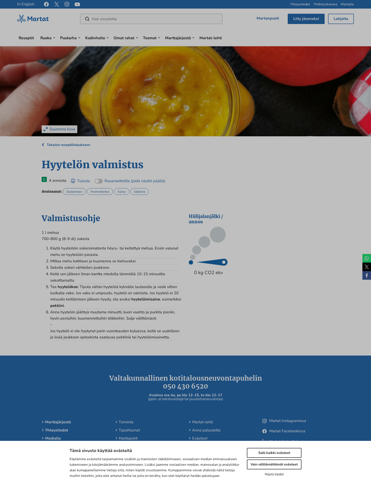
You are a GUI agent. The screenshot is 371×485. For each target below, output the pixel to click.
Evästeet (199, 438)
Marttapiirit (128, 438)
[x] (56, 4)
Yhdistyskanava (325, 4)
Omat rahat (124, 38)
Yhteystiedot (300, 4)
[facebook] (46, 4)
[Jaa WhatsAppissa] (366, 258)
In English (25, 4)
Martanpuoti (268, 18)
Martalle (347, 4)
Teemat (150, 38)
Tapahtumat (129, 430)
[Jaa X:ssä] (366, 267)
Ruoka (46, 38)
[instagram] (67, 4)
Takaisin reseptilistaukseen (68, 145)
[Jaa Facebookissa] (366, 275)
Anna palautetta (206, 430)
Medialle (53, 438)
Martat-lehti (210, 38)
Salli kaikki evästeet (274, 452)
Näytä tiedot (274, 474)
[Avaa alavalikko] (54, 37)
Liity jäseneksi (306, 18)
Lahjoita (341, 18)
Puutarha (68, 38)
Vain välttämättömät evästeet (274, 464)
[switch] (130, 179)
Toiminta (126, 422)
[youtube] (77, 4)
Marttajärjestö (178, 38)
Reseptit (26, 38)
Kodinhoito (95, 38)
